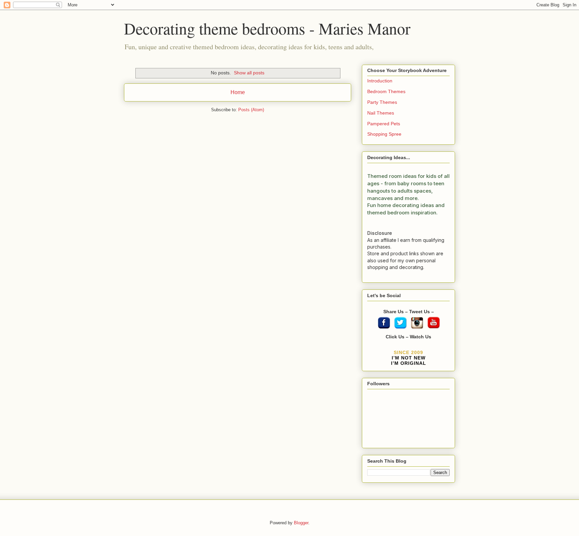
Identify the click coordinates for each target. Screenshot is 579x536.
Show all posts (249, 72)
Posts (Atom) (251, 109)
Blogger (301, 522)
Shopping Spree (384, 134)
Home (238, 92)
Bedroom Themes (386, 91)
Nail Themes (380, 113)
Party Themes (382, 102)
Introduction (379, 80)
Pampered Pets (383, 123)
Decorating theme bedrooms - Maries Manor (267, 28)
